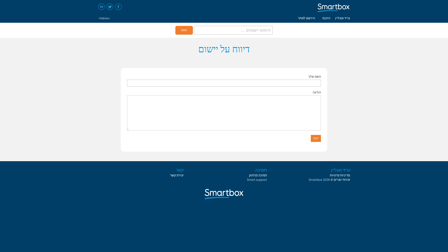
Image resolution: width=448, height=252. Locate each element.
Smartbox (315, 179)
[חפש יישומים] (233, 30)
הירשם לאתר (306, 18)
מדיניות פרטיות (340, 175)
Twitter (109, 6)
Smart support (257, 179)
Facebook (118, 6)
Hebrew (104, 18)
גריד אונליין (342, 18)
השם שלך (314, 76)
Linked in (101, 6)
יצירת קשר (177, 175)
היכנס (326, 18)
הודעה (317, 92)
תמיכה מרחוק (258, 175)
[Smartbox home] (333, 6)
